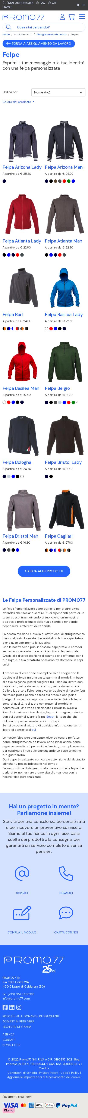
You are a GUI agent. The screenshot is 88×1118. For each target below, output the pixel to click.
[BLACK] (51, 181)
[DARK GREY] (22, 255)
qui (34, 730)
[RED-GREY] (17, 328)
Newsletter (11, 1045)
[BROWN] (55, 181)
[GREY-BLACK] (26, 328)
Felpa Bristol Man (20, 536)
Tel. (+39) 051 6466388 (18, 994)
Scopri (50, 717)
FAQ (42, 3)
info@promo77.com (16, 998)
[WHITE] (46, 328)
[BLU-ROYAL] (73, 181)
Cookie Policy (69, 1073)
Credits (44, 1068)
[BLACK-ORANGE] (4, 328)
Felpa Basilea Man (21, 388)
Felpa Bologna (17, 462)
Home (6, 34)
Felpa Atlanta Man (63, 241)
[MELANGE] (60, 402)
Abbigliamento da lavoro (51, 34)
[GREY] (60, 181)
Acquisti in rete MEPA (18, 1021)
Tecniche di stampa (17, 1027)
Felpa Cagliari (59, 536)
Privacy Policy (48, 1073)
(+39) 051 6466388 (20, 3)
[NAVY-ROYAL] (8, 328)
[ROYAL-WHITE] (13, 328)
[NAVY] (4, 181)
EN (83, 5)
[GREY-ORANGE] (22, 328)
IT (78, 5)
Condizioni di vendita (22, 1073)
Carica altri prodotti (44, 571)
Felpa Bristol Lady (63, 462)
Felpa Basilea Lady (64, 315)
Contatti (9, 1040)
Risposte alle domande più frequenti (31, 1016)
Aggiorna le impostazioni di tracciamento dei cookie (44, 1077)
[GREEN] (68, 181)
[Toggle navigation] (81, 16)
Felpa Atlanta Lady (22, 241)
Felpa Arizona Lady (22, 167)
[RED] (64, 181)
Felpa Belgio (57, 388)
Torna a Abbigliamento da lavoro (41, 43)
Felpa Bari (13, 315)
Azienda (8, 1034)
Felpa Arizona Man (64, 167)
